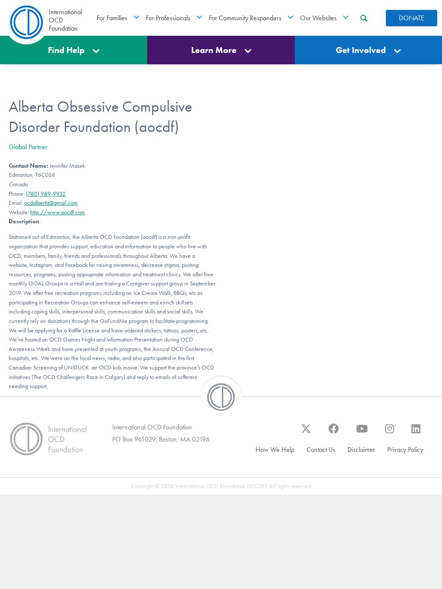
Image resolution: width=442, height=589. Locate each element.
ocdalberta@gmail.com (51, 203)
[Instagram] (389, 433)
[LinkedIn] (416, 433)
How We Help (275, 449)
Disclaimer (361, 449)
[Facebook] (334, 433)
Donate (411, 18)
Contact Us (320, 449)
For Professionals (168, 18)
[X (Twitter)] (306, 433)
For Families (112, 18)
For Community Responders (245, 18)
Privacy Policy (405, 449)
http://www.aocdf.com (57, 212)
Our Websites (318, 18)
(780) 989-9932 (46, 193)
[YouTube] (362, 433)
